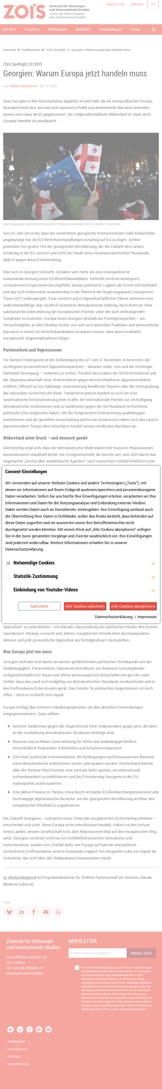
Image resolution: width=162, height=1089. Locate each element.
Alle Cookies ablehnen (85, 606)
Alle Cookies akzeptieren (133, 606)
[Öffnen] (153, 563)
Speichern (39, 606)
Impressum (147, 616)
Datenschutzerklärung (24, 549)
